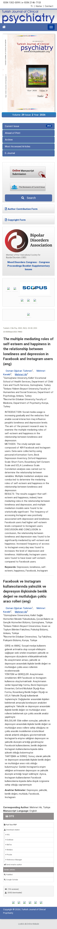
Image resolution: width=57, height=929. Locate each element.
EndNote (9, 840)
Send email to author (14, 865)
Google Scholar (12, 880)
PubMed (9, 874)
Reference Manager (14, 860)
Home (40, 6)
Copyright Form (17, 220)
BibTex (9, 845)
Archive (9, 139)
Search (30, 198)
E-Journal (10, 153)
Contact (49, 6)
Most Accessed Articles (17, 146)
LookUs (21, 924)
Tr (33, 6)
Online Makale (33, 924)
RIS (8, 835)
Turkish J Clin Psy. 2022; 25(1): (15, 328)
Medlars (9, 850)
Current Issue (28, 126)
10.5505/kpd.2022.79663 (12, 332)
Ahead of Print (12, 133)
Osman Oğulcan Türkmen (19, 370)
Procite (9, 855)
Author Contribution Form (23, 209)
